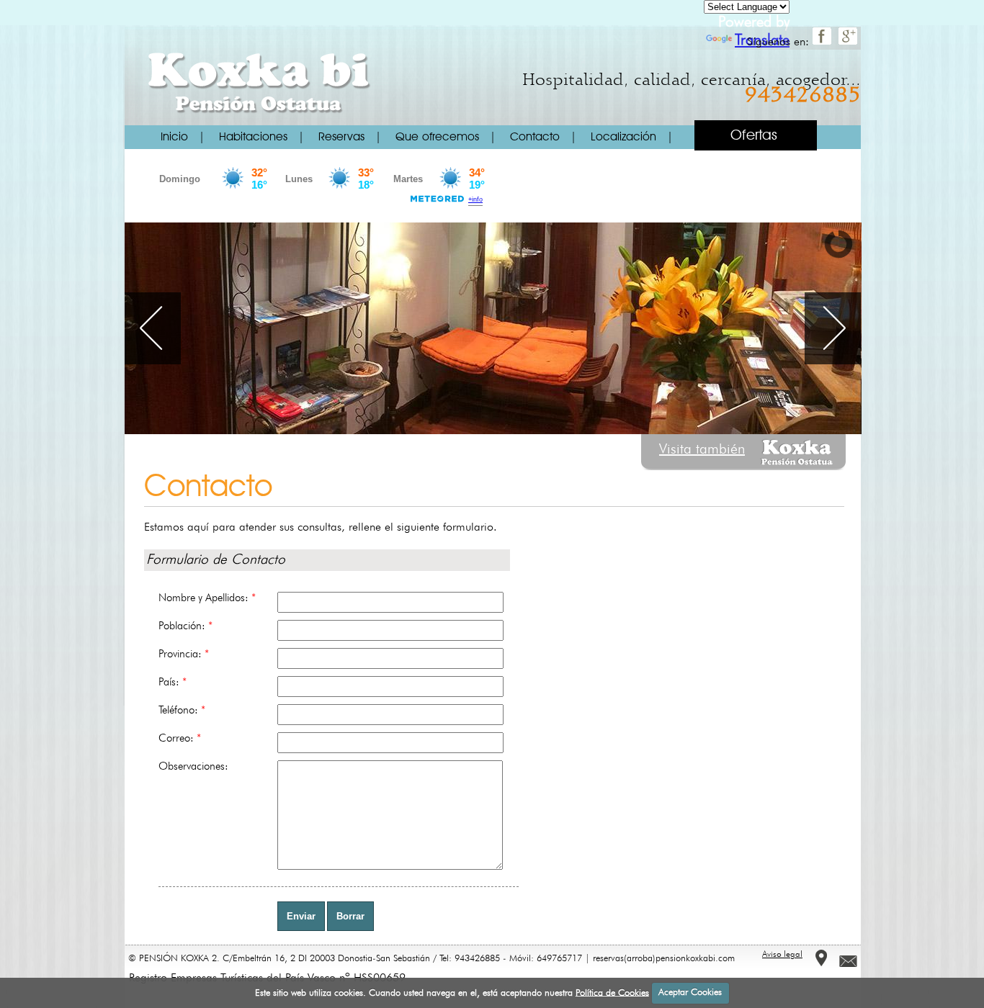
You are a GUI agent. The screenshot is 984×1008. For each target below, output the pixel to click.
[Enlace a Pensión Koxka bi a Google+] (849, 42)
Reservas (341, 137)
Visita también (702, 450)
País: (172, 682)
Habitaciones (253, 137)
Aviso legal (782, 954)
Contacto (535, 137)
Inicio (174, 137)
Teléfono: (181, 710)
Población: (185, 626)
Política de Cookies (612, 992)
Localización (623, 137)
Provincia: (183, 654)
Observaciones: (193, 767)
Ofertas (753, 136)
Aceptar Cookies (690, 992)
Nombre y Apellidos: (207, 598)
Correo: (179, 738)
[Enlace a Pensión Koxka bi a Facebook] (824, 42)
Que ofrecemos (437, 137)
